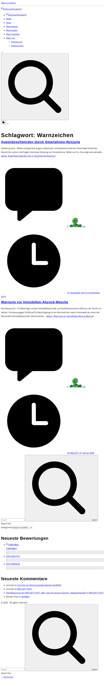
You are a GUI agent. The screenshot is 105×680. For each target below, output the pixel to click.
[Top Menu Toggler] (8, 123)
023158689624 (13, 564)
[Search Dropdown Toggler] (35, 87)
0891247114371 (24, 589)
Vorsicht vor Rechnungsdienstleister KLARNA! (39, 585)
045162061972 (13, 556)
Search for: (6, 523)
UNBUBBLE (11, 548)
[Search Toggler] (2, 677)
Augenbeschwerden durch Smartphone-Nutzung (40, 142)
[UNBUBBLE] (12, 544)
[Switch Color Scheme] (3, 122)
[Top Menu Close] (2, 52)
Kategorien (6, 527)
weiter (28, 156)
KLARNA (25, 596)
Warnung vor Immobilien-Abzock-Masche (34, 302)
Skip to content (8, 3)
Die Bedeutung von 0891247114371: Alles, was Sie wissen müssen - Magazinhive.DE (46, 592)
